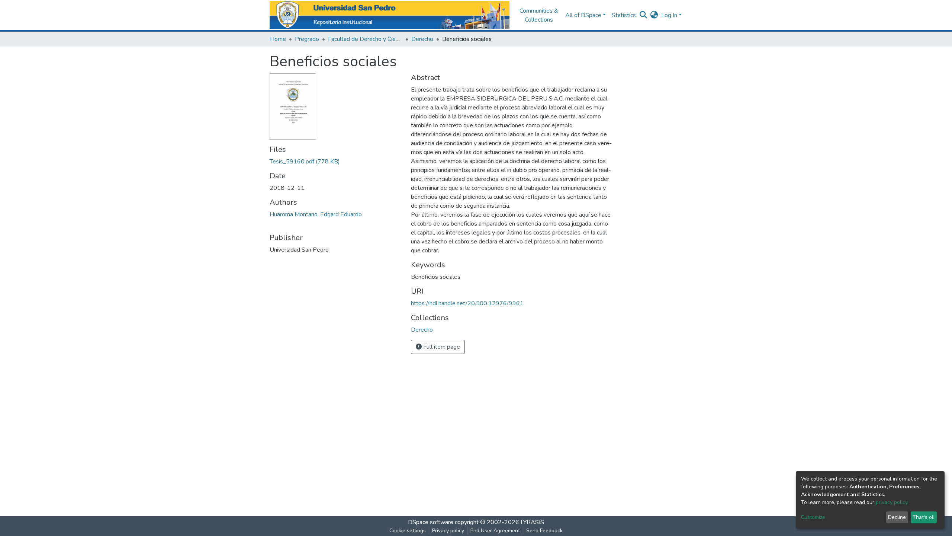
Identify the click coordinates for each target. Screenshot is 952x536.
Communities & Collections (539, 15)
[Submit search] (643, 15)
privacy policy (891, 502)
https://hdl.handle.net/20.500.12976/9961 (467, 303)
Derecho (422, 39)
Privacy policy (448, 530)
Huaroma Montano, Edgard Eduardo (316, 214)
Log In (669, 15)
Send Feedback (544, 530)
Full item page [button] (441, 347)
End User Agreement (495, 530)
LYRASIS (532, 522)
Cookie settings (407, 530)
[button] (654, 15)
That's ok (924, 517)
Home (278, 39)
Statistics (624, 15)
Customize (813, 517)
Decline (897, 517)
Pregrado (307, 39)
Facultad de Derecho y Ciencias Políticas (365, 39)
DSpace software (430, 522)
